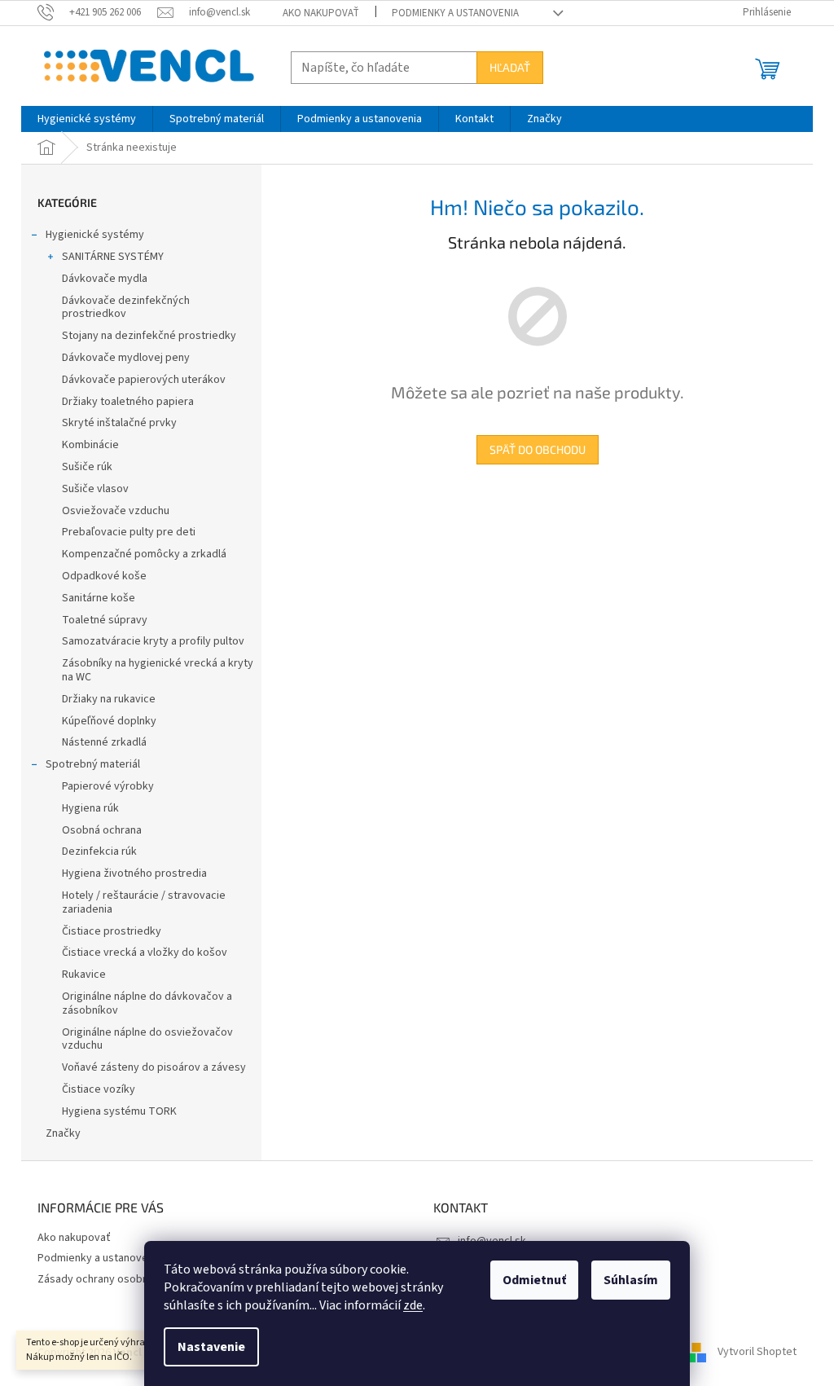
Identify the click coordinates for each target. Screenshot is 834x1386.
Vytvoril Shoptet (757, 1352)
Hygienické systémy (95, 235)
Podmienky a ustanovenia (455, 13)
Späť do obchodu (537, 449)
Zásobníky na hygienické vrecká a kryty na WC (157, 670)
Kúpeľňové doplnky (109, 721)
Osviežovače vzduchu (115, 511)
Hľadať (509, 67)
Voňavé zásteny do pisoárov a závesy (154, 1067)
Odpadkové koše (104, 576)
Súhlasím (631, 1280)
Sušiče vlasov (95, 489)
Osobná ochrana (102, 830)
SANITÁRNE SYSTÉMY (113, 257)
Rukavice (84, 974)
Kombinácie (90, 445)
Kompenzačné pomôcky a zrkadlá (144, 554)
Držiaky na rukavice (109, 699)
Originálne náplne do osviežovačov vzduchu (147, 1039)
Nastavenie (211, 1347)
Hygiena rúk (90, 808)
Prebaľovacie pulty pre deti (128, 532)
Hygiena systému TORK (119, 1111)
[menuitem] (86, 119)
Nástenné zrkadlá (104, 742)
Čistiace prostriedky (111, 931)
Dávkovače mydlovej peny (126, 358)
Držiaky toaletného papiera (128, 402)
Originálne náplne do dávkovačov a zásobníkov (147, 1003)
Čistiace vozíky (98, 1089)
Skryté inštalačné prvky (119, 423)
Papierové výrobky (108, 786)
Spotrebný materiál (93, 764)
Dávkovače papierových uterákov (144, 380)
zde (413, 1305)
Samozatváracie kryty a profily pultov (153, 641)
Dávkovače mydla (104, 279)
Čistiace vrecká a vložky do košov (144, 952)
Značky (63, 1133)
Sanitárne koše (98, 598)
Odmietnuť (534, 1280)
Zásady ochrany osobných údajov (118, 1279)
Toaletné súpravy (104, 620)
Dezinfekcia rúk (99, 851)
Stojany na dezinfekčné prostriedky (149, 336)
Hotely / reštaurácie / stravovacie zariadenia (144, 902)
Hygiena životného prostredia (134, 873)
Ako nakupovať (321, 13)
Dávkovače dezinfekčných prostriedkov (126, 308)
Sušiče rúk (87, 467)
